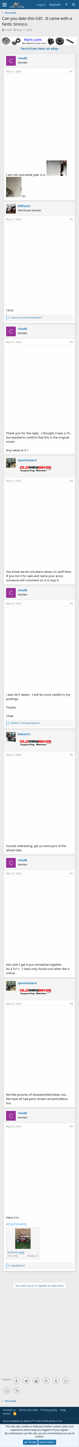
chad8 (8, 30)
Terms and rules (28, 1410)
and (27, 317)
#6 (71, 755)
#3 (71, 342)
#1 (71, 71)
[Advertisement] (39, 116)
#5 (71, 603)
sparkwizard (27, 460)
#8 (71, 1003)
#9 (71, 1126)
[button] (4, 5)
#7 (71, 873)
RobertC (24, 734)
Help (63, 1410)
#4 (71, 481)
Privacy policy (49, 1410)
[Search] (73, 4)
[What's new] (66, 4)
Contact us (9, 1410)
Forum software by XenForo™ (32, 1420)
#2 (71, 219)
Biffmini (24, 206)
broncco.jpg (15, 1252)
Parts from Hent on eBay (39, 48)
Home (6, 1413)
